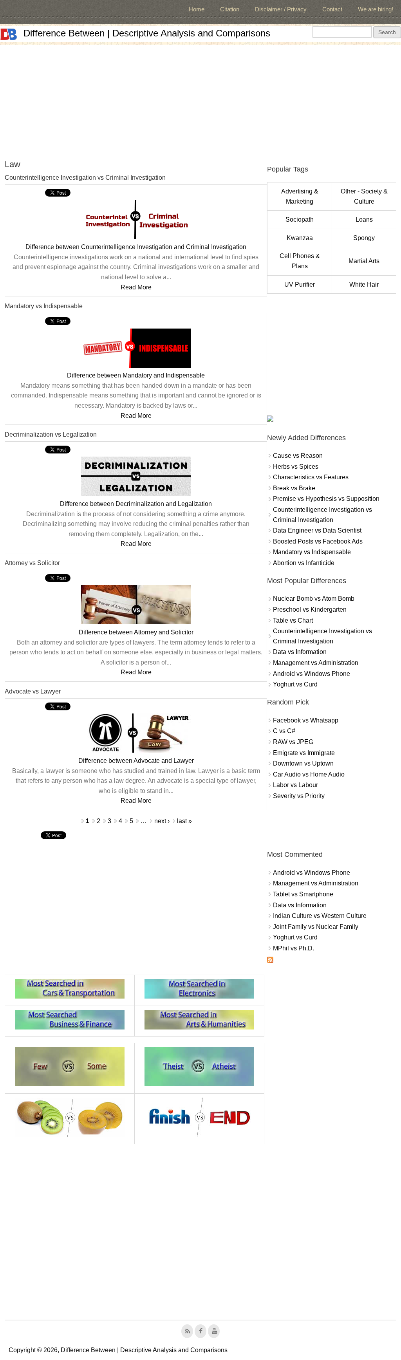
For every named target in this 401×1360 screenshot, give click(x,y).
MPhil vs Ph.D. (293, 948)
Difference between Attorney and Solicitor (136, 632)
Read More (136, 287)
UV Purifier (299, 284)
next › (162, 821)
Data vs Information (300, 651)
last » (184, 821)
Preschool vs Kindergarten (310, 609)
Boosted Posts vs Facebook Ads (318, 541)
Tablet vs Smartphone (303, 894)
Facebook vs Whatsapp (305, 720)
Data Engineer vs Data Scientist (317, 530)
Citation (229, 9)
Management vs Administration (315, 662)
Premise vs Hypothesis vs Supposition (326, 498)
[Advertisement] (200, 99)
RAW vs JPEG (293, 742)
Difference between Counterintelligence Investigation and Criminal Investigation (135, 247)
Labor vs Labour (295, 785)
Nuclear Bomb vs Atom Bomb (313, 598)
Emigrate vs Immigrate (304, 753)
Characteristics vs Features (311, 477)
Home (196, 9)
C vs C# (284, 731)
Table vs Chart (293, 620)
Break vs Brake (294, 488)
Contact (332, 9)
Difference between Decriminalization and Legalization (136, 503)
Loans (364, 219)
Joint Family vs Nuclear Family (315, 926)
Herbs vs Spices (295, 466)
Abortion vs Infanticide (303, 563)
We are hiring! (375, 9)
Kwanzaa (300, 238)
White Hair (364, 284)
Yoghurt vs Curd (295, 684)
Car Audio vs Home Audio (309, 774)
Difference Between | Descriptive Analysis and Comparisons (146, 33)
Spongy (364, 238)
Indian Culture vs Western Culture (320, 915)
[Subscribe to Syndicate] (270, 960)
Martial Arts (364, 261)
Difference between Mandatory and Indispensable (136, 375)
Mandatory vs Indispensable (312, 552)
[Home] (8, 34)
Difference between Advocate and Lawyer (136, 760)
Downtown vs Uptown (303, 763)
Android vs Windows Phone (311, 673)
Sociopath (299, 219)
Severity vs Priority (299, 796)
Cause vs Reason (298, 455)
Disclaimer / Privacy (281, 9)
